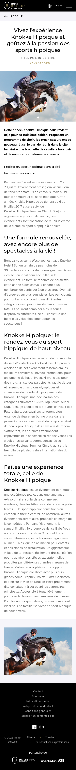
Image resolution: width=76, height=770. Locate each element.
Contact (38, 691)
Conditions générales (38, 711)
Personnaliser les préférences (52, 742)
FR (58, 5)
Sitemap (31, 737)
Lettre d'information (38, 701)
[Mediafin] (52, 760)
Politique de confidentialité (38, 706)
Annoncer (38, 696)
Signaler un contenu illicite (38, 716)
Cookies (49, 737)
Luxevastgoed (38, 63)
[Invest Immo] (23, 760)
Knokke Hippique (16, 490)
